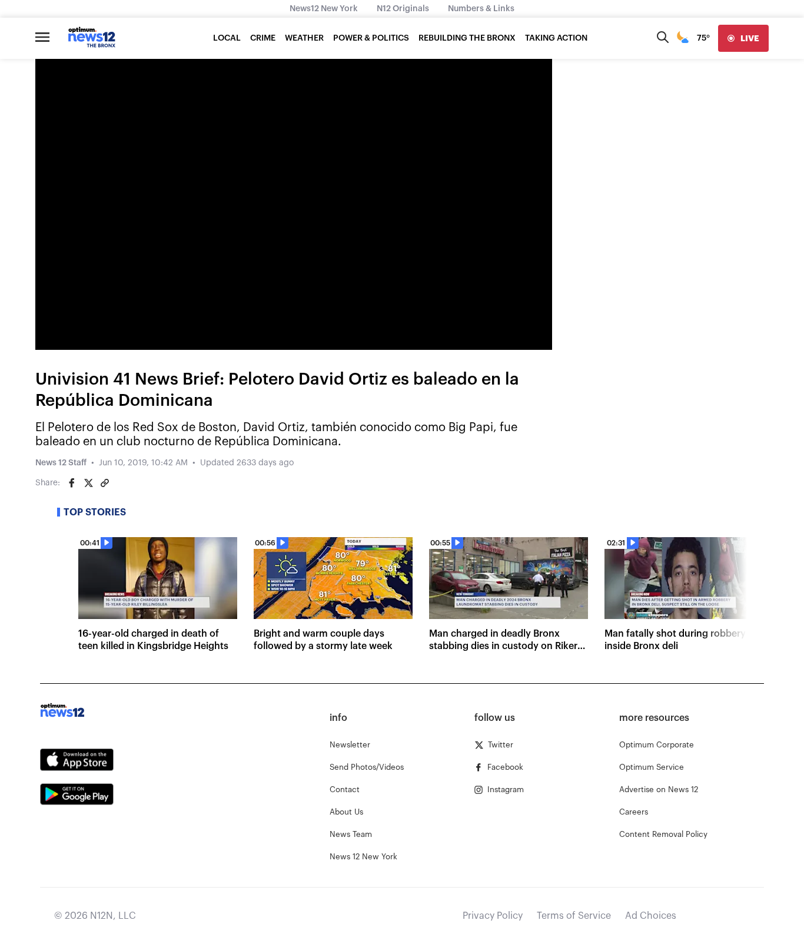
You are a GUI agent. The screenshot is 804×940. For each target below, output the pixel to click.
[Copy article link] (104, 483)
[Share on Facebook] (72, 483)
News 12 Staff (61, 463)
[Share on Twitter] (88, 483)
